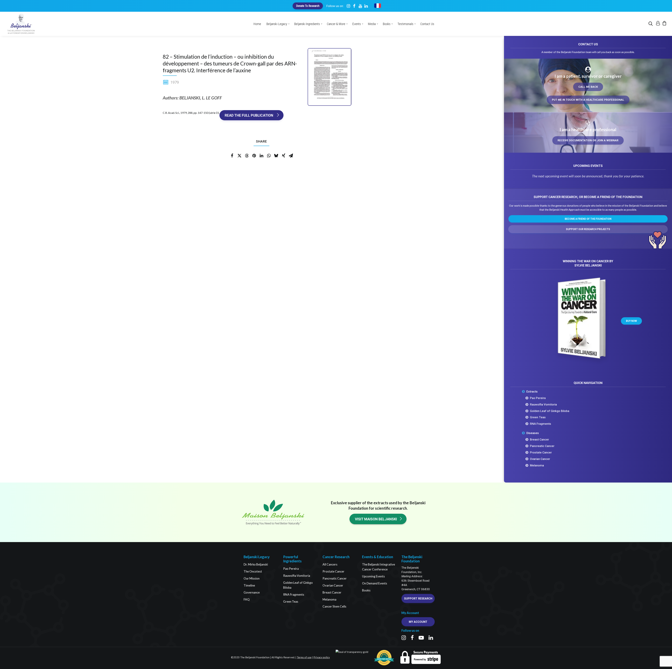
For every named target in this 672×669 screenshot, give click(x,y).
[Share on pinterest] (254, 155)
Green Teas (290, 601)
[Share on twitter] (239, 155)
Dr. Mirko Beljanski (256, 564)
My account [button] (418, 621)
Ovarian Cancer (333, 585)
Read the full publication (249, 115)
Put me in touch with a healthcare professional (588, 99)
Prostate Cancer (333, 571)
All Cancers (330, 564)
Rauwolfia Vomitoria (296, 575)
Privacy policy (321, 657)
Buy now (631, 321)
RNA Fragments (293, 594)
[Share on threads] (246, 155)
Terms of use (304, 657)
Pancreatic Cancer (335, 578)
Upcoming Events (373, 576)
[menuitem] (651, 24)
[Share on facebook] (232, 155)
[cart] (663, 24)
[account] (657, 24)
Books (366, 590)
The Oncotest (253, 571)
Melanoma (329, 599)
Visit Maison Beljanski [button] (376, 519)
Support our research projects (588, 229)
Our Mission (252, 578)
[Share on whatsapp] (268, 155)
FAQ (247, 599)
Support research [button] (418, 598)
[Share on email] (290, 155)
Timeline (249, 585)
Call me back (588, 86)
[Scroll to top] (664, 661)
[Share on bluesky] (276, 155)
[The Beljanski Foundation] (21, 23)
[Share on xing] (283, 155)
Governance (252, 592)
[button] (651, 24)
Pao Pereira (291, 568)
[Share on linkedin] (261, 155)
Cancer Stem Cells (334, 606)
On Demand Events (374, 583)
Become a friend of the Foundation (588, 218)
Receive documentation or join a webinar (588, 140)
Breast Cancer (332, 592)
